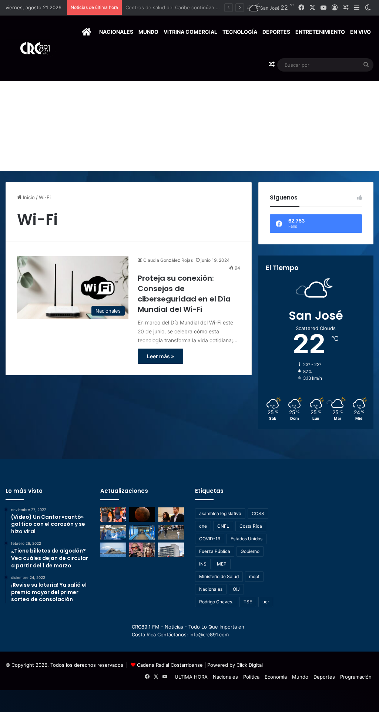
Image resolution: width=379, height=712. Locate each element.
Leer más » (160, 356)
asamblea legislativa (220, 513)
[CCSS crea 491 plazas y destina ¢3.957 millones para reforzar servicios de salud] (171, 550)
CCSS (258, 513)
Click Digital (250, 665)
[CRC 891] (31, 48)
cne (203, 526)
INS (203, 564)
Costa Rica (250, 526)
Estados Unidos (246, 538)
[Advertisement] (189, 115)
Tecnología (239, 32)
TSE (248, 601)
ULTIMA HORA (191, 677)
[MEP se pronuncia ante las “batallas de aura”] (171, 532)
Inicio (28, 197)
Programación (356, 677)
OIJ (236, 589)
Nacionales (116, 32)
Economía (276, 677)
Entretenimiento (320, 32)
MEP (222, 564)
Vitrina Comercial (190, 32)
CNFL (223, 526)
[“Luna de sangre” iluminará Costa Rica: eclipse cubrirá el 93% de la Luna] (142, 514)
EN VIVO (360, 32)
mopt (254, 576)
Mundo (148, 32)
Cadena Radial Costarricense (170, 665)
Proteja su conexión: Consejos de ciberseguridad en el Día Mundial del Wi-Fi (184, 293)
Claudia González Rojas (168, 260)
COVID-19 (209, 538)
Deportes (276, 32)
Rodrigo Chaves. (216, 601)
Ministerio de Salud (219, 576)
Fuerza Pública (214, 551)
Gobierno (250, 551)
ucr (265, 601)
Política (251, 677)
